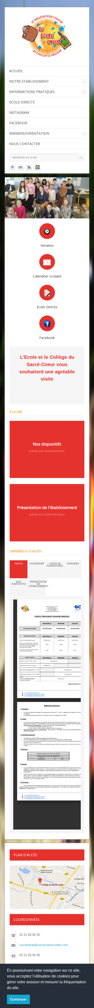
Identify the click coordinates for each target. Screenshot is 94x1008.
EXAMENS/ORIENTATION (29, 133)
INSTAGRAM (19, 112)
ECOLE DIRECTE (22, 102)
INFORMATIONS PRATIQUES (32, 91)
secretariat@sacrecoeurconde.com (43, 945)
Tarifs (19, 563)
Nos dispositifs (19, 583)
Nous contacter (24, 143)
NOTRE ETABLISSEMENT (29, 81)
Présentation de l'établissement (38, 584)
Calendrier (36, 563)
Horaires (73, 563)
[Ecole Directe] (47, 292)
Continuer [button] (18, 999)
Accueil (16, 71)
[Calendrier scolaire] (47, 262)
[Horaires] (47, 231)
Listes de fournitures (55, 564)
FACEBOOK (18, 123)
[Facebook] (47, 323)
